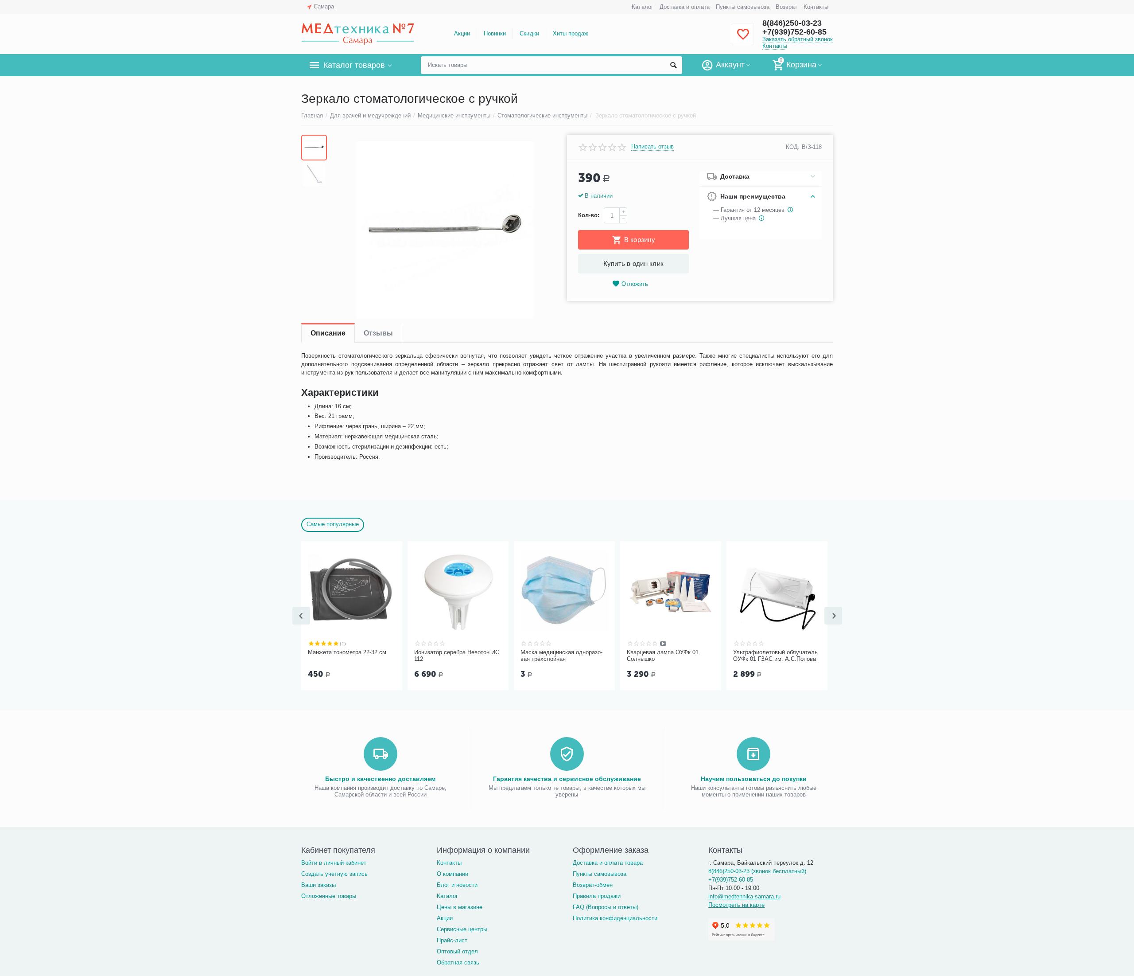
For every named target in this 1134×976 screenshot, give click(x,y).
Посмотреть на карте (736, 905)
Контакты (816, 7)
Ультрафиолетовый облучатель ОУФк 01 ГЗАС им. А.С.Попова (775, 656)
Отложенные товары (328, 896)
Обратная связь (458, 962)
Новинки (495, 33)
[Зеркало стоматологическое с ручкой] (444, 230)
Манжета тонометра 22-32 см (347, 652)
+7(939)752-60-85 (794, 31)
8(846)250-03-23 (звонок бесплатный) (757, 871)
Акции (462, 33)
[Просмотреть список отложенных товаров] (743, 39)
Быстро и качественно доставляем (380, 778)
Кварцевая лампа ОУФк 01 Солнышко (663, 656)
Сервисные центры (462, 929)
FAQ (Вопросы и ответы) (605, 907)
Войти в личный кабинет (333, 862)
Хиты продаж (570, 33)
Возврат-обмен (593, 885)
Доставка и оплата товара (608, 862)
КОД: (793, 147)
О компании (452, 874)
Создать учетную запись (334, 874)
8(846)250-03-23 (792, 23)
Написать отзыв (652, 147)
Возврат (786, 7)
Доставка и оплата (685, 7)
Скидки (529, 33)
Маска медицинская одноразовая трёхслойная (561, 656)
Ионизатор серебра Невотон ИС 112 (456, 656)
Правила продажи (597, 896)
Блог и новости (457, 885)
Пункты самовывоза (742, 7)
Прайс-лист (452, 940)
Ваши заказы (318, 885)
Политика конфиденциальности (615, 918)
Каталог (642, 7)
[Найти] (673, 65)
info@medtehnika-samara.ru (744, 896)
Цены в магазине (459, 907)
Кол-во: (588, 215)
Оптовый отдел (457, 951)
